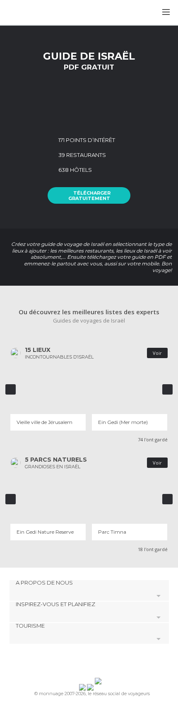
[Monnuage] (28, 13)
